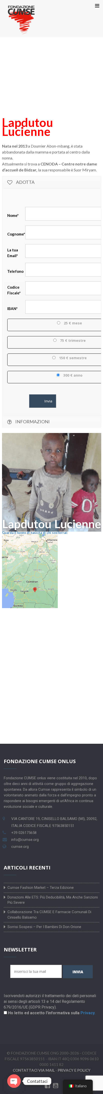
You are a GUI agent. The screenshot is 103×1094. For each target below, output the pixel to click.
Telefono (15, 271)
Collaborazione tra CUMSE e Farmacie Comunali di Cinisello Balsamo (49, 914)
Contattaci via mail (34, 1070)
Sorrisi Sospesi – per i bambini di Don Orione (44, 927)
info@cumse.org (25, 839)
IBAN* (12, 308)
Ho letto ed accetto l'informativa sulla (52, 1013)
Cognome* (16, 234)
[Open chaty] (14, 1081)
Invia (77, 971)
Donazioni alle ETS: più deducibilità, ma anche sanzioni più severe (53, 900)
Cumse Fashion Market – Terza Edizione (41, 887)
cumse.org (20, 846)
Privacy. (88, 1013)
